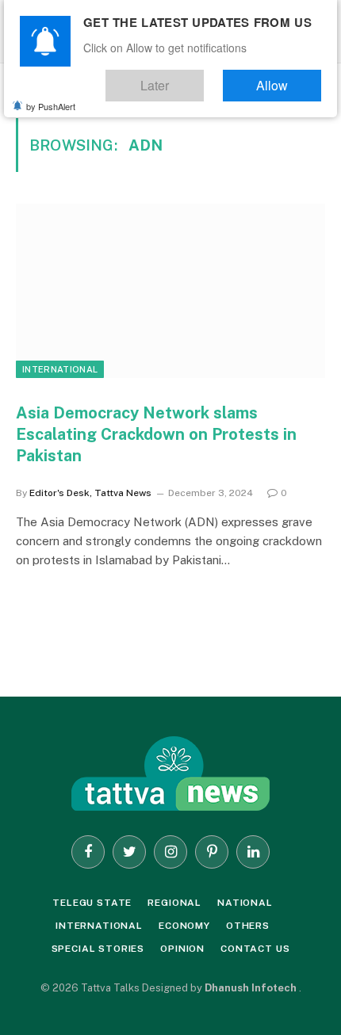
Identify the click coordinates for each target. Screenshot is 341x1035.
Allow (282, 80)
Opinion (182, 948)
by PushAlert (50, 99)
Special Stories (98, 948)
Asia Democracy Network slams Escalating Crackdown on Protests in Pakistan (156, 434)
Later (186, 80)
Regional (174, 902)
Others (248, 925)
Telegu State (92, 902)
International (60, 369)
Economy (184, 925)
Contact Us (254, 948)
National (245, 902)
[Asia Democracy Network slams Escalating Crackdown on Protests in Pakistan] (170, 290)
